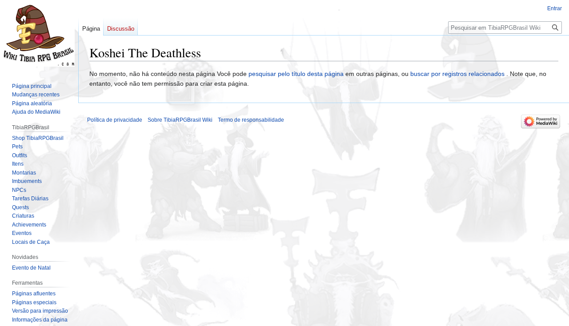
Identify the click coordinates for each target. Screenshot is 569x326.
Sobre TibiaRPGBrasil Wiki (180, 120)
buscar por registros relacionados (457, 73)
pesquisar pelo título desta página (296, 73)
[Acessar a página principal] (39, 35)
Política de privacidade (114, 120)
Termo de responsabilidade (251, 120)
